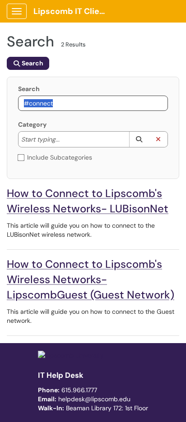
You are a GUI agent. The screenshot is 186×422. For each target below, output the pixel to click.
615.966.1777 (79, 390)
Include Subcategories (59, 157)
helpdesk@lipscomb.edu (94, 399)
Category (32, 124)
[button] (139, 139)
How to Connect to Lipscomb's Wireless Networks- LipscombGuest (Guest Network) (90, 279)
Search (29, 89)
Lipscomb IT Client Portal (72, 11)
